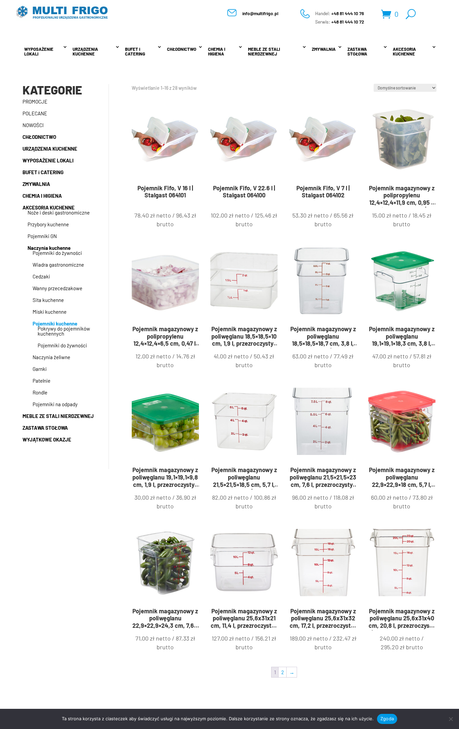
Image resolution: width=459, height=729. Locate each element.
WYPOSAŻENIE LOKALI (38, 51)
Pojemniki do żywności (57, 253)
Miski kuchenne (50, 312)
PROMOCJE (35, 102)
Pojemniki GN (42, 236)
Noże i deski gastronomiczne (59, 212)
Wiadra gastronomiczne (58, 265)
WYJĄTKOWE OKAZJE (47, 439)
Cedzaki (41, 276)
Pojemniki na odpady (55, 404)
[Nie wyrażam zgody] (450, 719)
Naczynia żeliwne (51, 357)
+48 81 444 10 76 (347, 13)
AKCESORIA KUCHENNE (404, 51)
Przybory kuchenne (48, 224)
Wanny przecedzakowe (57, 288)
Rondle (40, 392)
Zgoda (387, 718)
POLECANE (35, 113)
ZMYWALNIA (324, 49)
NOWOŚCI (33, 125)
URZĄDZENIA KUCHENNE (85, 51)
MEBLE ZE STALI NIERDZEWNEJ (264, 51)
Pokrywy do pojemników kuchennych (64, 331)
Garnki (40, 369)
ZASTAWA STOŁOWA (357, 51)
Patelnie (41, 381)
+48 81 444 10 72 (347, 22)
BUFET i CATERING (135, 51)
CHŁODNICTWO (181, 49)
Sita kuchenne (48, 300)
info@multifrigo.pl (260, 13)
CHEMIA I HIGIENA (216, 51)
